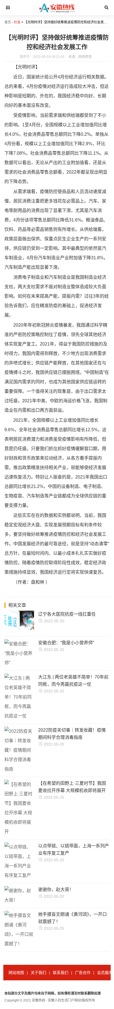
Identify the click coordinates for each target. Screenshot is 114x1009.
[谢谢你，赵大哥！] (19, 900)
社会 (17, 22)
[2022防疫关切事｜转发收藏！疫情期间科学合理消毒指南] (19, 769)
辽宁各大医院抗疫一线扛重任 (67, 614)
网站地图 (16, 972)
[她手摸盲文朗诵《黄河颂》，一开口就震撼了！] (19, 943)
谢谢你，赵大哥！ (56, 889)
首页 (7, 22)
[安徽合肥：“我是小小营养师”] (19, 662)
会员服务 (105, 972)
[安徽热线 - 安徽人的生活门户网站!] (57, 14)
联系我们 (60, 972)
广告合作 (82, 972)
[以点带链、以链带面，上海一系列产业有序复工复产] (19, 875)
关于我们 (38, 972)
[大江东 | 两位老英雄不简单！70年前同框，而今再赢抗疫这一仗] (19, 716)
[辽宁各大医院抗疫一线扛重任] (29, 628)
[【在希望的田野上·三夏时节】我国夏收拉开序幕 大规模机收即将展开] (19, 831)
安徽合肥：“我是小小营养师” (66, 642)
